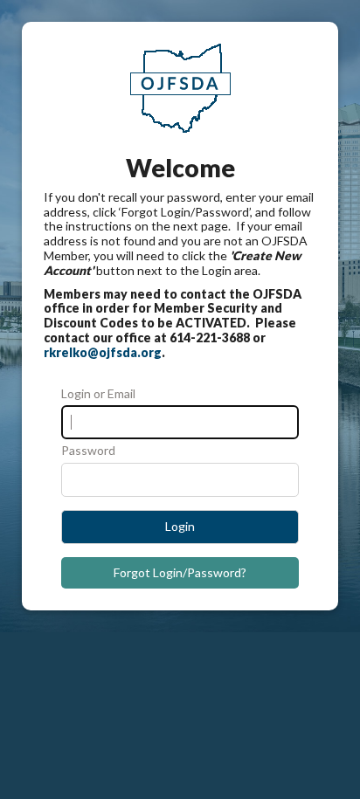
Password (88, 451)
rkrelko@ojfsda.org (103, 352)
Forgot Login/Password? (180, 572)
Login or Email (98, 394)
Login (180, 526)
